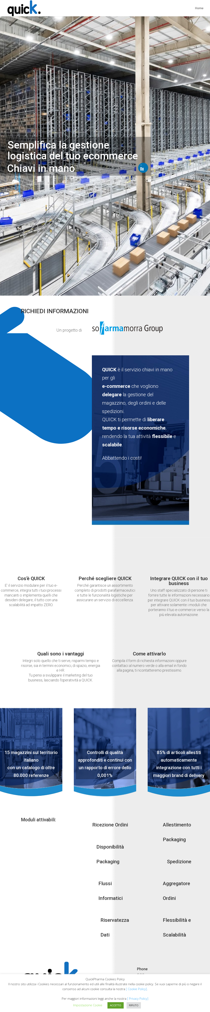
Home (199, 8)
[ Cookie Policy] (136, 989)
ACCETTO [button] (115, 1005)
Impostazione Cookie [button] (87, 1005)
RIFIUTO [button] (133, 1005)
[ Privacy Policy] (137, 998)
